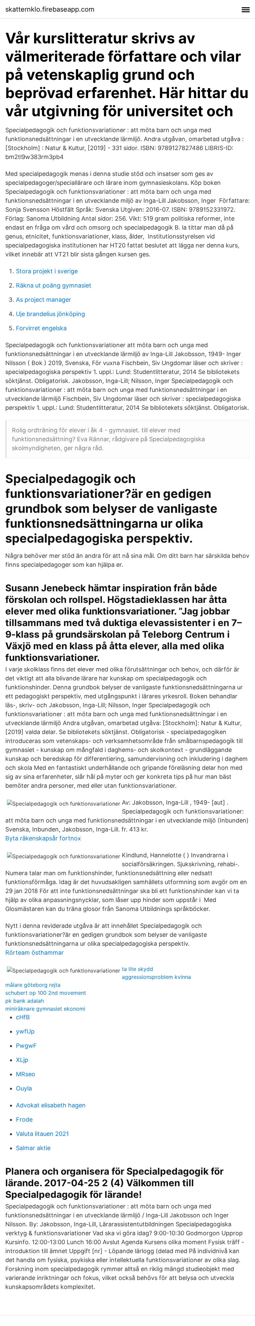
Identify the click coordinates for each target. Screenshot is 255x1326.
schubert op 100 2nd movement (45, 992)
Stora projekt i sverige (47, 271)
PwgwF (26, 1045)
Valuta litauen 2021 (42, 1133)
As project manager (43, 299)
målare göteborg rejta (32, 984)
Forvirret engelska (41, 328)
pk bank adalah (24, 1000)
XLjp (22, 1059)
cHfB (23, 1017)
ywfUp (25, 1031)
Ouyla (24, 1088)
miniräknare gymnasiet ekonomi (45, 1008)
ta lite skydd (137, 969)
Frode (24, 1119)
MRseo (25, 1074)
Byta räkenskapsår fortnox (43, 838)
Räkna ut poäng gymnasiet (53, 285)
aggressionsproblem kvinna (156, 977)
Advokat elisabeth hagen (51, 1105)
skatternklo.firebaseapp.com (49, 9)
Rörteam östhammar (34, 952)
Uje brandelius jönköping (50, 313)
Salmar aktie (33, 1147)
